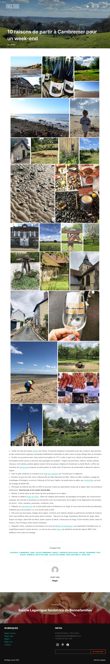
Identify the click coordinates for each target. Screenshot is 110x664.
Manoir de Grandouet (64, 526)
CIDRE (32, 552)
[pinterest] (97, 6)
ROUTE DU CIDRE (42, 555)
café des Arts (27, 506)
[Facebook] (87, 6)
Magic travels (9, 633)
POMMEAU (31, 555)
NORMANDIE (90, 552)
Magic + (7, 639)
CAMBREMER (24, 552)
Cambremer (24, 467)
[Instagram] (92, 6)
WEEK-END (86, 555)
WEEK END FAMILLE (73, 555)
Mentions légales (100, 660)
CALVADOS (14, 552)
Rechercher (98, 651)
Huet (58, 529)
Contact (7, 645)
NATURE (82, 552)
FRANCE (55, 552)
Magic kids (8, 636)
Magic (13, 44)
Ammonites (88, 480)
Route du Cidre (32, 497)
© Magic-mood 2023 (11, 660)
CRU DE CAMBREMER (43, 552)
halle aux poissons (51, 474)
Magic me (8, 642)
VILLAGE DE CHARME (57, 555)
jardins (35, 451)
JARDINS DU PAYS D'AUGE (68, 552)
